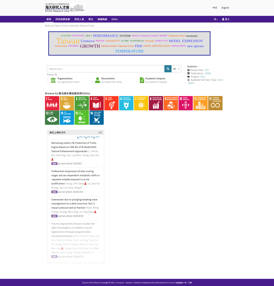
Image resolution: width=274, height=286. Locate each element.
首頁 (48, 19)
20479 (191, 83)
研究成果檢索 (63, 19)
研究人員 (79, 19)
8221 (203, 76)
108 (220, 79)
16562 (208, 73)
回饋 (190, 282)
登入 (227, 19)
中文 (215, 7)
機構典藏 (102, 19)
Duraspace (120, 282)
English (225, 7)
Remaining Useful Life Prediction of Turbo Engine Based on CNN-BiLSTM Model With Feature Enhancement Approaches (73, 147)
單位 (90, 19)
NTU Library (170, 282)
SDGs (114, 19)
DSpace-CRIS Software (91, 282)
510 (207, 70)
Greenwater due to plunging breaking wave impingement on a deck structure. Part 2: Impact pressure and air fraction (74, 203)
